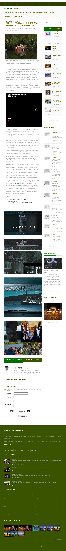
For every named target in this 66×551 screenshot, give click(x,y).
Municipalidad (18, 495)
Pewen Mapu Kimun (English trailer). (51, 265)
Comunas (45, 12)
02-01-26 (55, 234)
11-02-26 (55, 181)
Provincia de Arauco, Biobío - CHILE (43, 3)
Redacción (14, 459)
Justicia (48, 515)
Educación (48, 511)
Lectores (52, 12)
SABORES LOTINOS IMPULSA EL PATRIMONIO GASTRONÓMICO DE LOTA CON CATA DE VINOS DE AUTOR (36, 461)
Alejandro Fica (29, 28)
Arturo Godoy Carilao (16, 474)
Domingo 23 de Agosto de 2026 (12, 4)
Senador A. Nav (18, 515)
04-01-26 (55, 215)
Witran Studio (59, 539)
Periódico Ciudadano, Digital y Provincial (25, 3)
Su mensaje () (9, 404)
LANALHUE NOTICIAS (9, 3)
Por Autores (18, 12)
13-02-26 (55, 169)
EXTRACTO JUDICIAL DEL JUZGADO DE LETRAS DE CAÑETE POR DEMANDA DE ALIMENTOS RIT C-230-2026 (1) (57, 163)
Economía (48, 499)
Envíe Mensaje (23, 416)
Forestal (18, 511)
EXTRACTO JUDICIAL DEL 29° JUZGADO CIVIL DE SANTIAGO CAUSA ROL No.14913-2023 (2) (57, 229)
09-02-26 (55, 193)
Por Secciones (27, 12)
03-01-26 (55, 225)
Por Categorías (37, 12)
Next (61, 311)
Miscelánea (18, 503)
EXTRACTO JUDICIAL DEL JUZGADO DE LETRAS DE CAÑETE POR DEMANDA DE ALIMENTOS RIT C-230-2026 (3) (57, 138)
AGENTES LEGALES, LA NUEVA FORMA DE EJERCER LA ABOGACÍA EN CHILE (30, 469)
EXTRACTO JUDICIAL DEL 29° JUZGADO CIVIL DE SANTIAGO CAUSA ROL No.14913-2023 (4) (57, 210)
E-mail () (10, 397)
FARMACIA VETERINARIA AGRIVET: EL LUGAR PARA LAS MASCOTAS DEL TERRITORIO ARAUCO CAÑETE (35, 483)
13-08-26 (55, 132)
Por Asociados (9, 12)
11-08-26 (55, 157)
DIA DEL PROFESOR (50, 41)
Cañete (48, 507)
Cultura (18, 507)
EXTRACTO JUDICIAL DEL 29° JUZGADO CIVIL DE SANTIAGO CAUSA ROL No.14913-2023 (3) (57, 219)
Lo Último (58, 28)
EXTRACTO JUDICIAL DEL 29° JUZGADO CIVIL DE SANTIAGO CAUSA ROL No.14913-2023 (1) (57, 238)
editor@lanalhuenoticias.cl (30, 373)
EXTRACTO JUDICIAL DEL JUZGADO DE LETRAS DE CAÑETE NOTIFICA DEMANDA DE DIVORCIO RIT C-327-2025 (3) (57, 175)
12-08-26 (55, 145)
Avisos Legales (18, 16)
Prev (45, 311)
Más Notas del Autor (32, 359)
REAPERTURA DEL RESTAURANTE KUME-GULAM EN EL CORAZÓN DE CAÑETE (31, 475)
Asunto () (10, 401)
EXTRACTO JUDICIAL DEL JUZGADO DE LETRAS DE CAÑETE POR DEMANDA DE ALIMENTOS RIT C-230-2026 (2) (57, 151)
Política (18, 499)
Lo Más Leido (48, 28)
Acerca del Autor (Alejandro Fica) (13, 360)
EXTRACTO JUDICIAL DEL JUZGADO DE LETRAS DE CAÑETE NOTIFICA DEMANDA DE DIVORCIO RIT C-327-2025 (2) (57, 187)
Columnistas (8, 16)
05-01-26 (55, 206)
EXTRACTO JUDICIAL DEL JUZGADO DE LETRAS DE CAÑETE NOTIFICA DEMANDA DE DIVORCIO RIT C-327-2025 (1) (57, 199)
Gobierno (48, 495)
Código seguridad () (10, 411)
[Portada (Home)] (15, 3)
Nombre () (10, 393)
